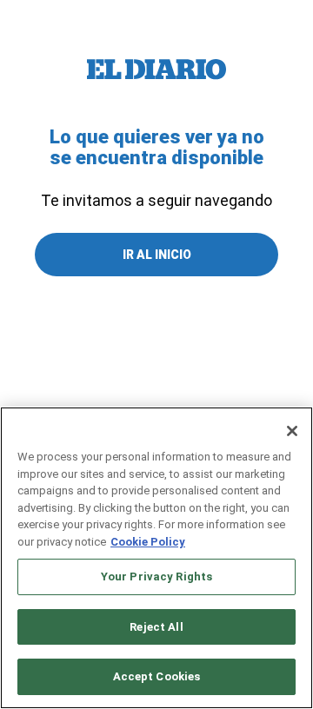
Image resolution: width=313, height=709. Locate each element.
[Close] (292, 431)
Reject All (156, 626)
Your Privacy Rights (156, 576)
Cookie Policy (147, 541)
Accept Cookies (157, 676)
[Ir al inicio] (156, 69)
